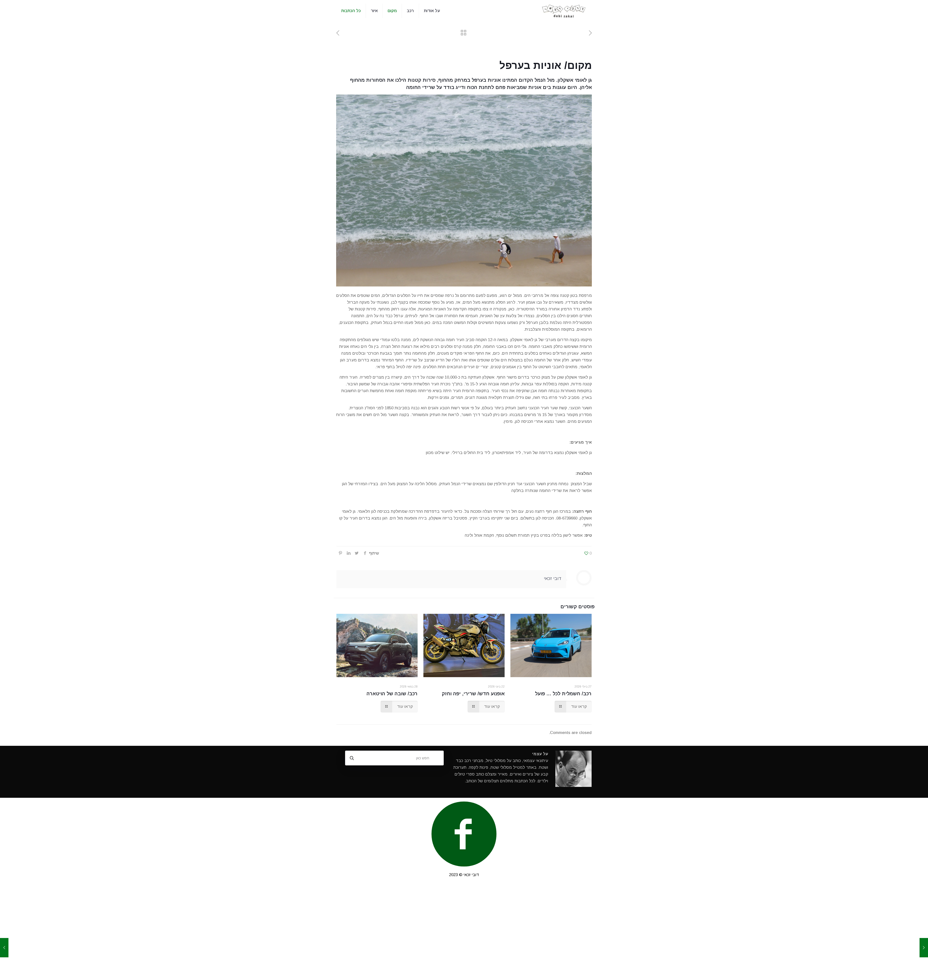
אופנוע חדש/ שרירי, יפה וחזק (473, 693)
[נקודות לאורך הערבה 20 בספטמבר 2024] (924, 947)
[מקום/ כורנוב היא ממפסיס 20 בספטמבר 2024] (4, 947)
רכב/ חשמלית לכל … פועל (563, 693)
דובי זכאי (552, 578)
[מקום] (564, 11)
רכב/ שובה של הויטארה (392, 693)
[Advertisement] (464, 925)
